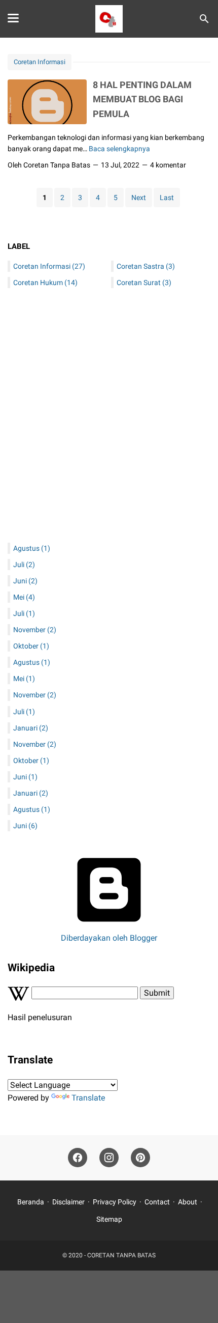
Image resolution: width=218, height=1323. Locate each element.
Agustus (31, 548)
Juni (25, 581)
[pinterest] (140, 1158)
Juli (24, 564)
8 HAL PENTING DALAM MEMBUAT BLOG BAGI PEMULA (142, 99)
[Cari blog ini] (204, 19)
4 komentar (168, 165)
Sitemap (109, 1219)
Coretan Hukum (45, 282)
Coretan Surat (144, 282)
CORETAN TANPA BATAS (121, 1255)
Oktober (31, 646)
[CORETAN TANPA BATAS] (109, 19)
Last (167, 197)
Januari (30, 728)
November (34, 630)
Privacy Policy (114, 1202)
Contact (157, 1202)
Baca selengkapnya (119, 149)
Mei (24, 597)
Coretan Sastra (146, 266)
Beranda (30, 1202)
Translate (88, 1098)
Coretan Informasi (39, 62)
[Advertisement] (109, 417)
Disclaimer (68, 1202)
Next (138, 197)
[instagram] (109, 1158)
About (187, 1202)
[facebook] (77, 1158)
